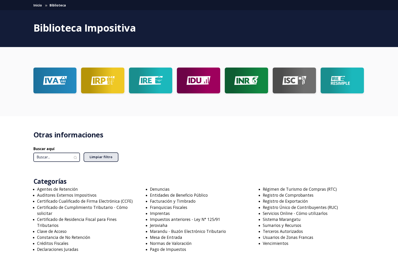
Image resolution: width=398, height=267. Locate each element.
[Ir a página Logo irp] (102, 80)
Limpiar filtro (101, 157)
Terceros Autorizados (283, 231)
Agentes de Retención (57, 189)
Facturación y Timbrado (173, 201)
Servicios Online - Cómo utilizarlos (295, 213)
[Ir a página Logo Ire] (150, 80)
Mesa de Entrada (166, 237)
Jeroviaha (158, 225)
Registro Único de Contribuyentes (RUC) (300, 207)
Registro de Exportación (285, 201)
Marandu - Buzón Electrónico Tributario (188, 231)
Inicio (38, 5)
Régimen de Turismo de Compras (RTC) (300, 189)
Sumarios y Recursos (282, 225)
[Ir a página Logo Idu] (198, 80)
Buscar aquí (44, 148)
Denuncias (160, 189)
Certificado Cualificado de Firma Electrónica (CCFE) (85, 201)
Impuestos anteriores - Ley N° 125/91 (185, 219)
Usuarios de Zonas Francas (288, 237)
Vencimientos (275, 243)
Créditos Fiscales (52, 243)
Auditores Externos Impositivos (67, 195)
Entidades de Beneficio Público (179, 195)
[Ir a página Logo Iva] (55, 80)
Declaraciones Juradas (57, 249)
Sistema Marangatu (282, 219)
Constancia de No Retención (63, 237)
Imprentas (160, 213)
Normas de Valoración (171, 243)
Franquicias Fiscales (168, 207)
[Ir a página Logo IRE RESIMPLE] (342, 80)
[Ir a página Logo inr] (246, 80)
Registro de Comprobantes (288, 195)
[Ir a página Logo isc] (294, 80)
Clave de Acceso (52, 231)
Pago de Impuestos (168, 249)
